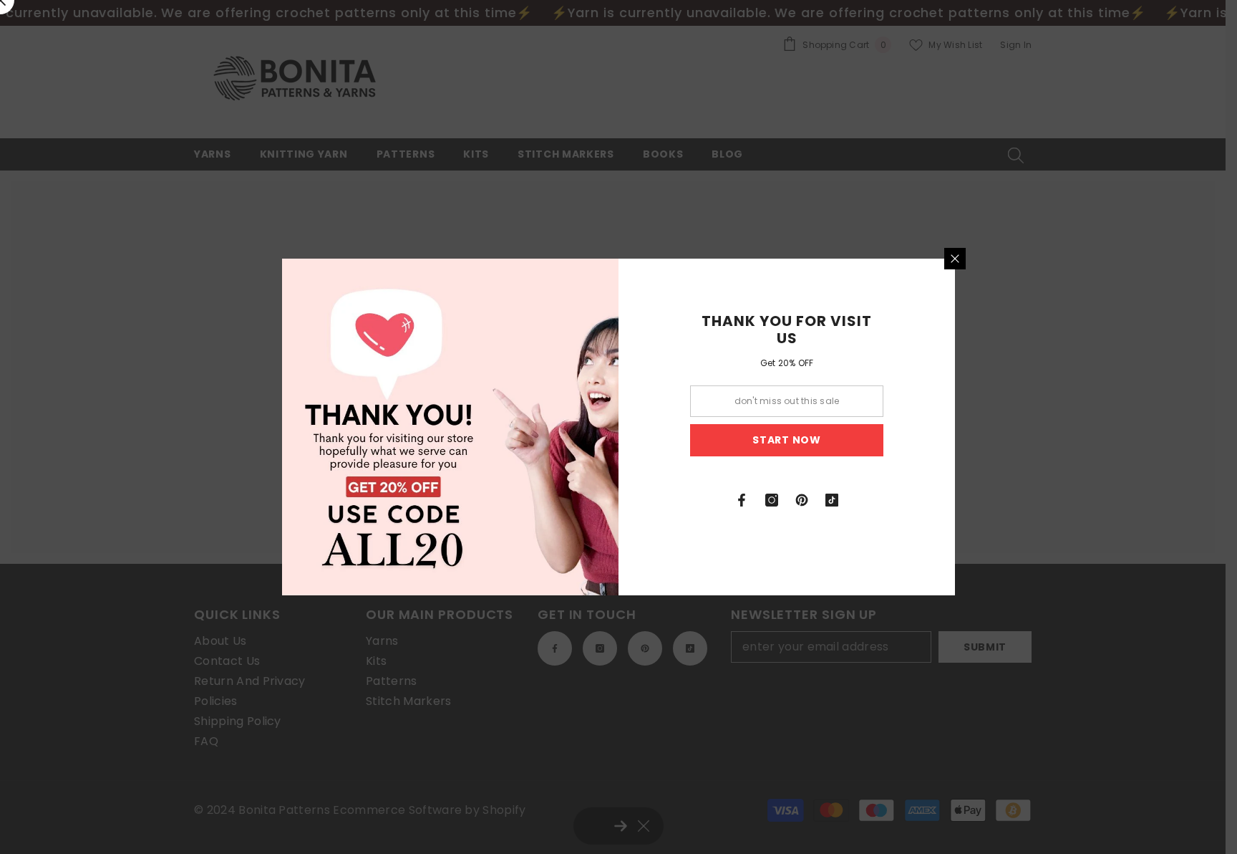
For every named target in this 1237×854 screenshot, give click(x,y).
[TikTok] (832, 500)
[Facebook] (742, 500)
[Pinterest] (802, 500)
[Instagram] (772, 500)
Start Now (786, 440)
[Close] (955, 258)
